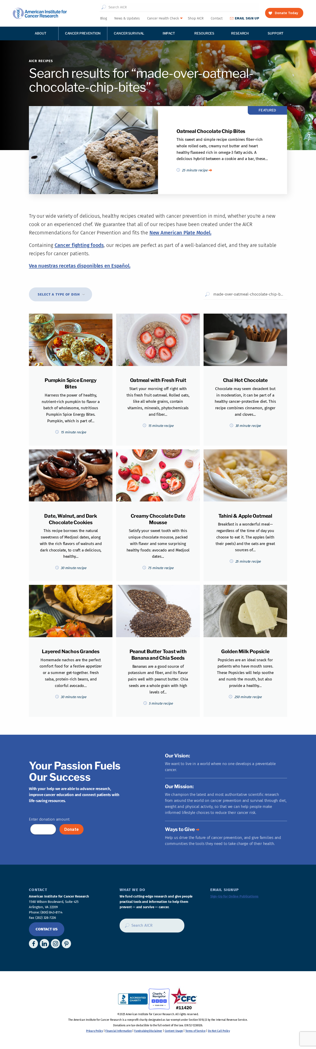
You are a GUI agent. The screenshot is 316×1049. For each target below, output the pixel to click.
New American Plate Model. (180, 233)
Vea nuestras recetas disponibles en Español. (79, 266)
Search (104, 7)
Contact (217, 18)
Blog (103, 18)
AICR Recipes (41, 61)
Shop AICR (196, 18)
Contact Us (47, 929)
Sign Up (247, 18)
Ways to (180, 829)
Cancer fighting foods (79, 245)
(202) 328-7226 (45, 918)
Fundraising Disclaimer (148, 1031)
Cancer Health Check (163, 18)
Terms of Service (195, 1031)
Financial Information (118, 1031)
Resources (204, 33)
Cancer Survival (129, 33)
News (127, 18)
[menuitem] (103, 18)
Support (275, 33)
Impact (169, 33)
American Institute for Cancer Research (40, 13)
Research (240, 33)
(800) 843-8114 (51, 912)
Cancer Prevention (83, 33)
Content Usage (174, 1031)
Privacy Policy (94, 1031)
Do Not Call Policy (219, 1031)
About (40, 33)
